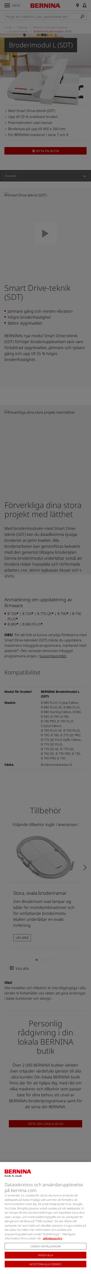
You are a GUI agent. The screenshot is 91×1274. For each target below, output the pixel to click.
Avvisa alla (45, 1255)
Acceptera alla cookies (45, 1264)
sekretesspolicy (52, 1238)
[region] (45, 1218)
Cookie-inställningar (45, 1246)
